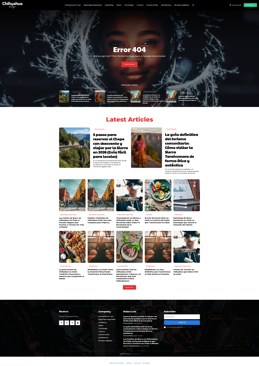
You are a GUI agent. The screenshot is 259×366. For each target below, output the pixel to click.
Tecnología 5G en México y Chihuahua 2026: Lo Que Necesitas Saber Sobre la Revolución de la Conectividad (128, 222)
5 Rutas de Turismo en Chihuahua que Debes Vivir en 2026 (185, 272)
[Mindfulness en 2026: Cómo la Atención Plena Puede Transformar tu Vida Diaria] (101, 247)
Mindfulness (93, 266)
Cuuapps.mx (135, 354)
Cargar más (129, 287)
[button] (193, 5)
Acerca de (137, 363)
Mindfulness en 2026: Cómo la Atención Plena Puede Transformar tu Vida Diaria (100, 272)
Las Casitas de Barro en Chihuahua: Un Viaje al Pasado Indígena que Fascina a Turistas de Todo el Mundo (153, 99)
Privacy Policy (187, 327)
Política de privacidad (116, 363)
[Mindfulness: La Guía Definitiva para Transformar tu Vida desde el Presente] (158, 247)
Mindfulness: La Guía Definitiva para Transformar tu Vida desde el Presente (158, 272)
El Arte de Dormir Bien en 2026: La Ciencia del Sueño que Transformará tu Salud (157, 220)
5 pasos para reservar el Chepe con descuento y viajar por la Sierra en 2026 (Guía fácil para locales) (81, 98)
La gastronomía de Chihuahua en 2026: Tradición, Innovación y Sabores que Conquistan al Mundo (71, 274)
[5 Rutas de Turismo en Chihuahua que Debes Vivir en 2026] (186, 247)
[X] (72, 323)
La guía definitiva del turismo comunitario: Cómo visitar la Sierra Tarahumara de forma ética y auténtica (117, 98)
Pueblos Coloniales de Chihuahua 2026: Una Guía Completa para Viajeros (188, 98)
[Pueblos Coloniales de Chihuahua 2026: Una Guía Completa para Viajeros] (171, 96)
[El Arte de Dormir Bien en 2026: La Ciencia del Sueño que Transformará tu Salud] (158, 195)
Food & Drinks (77, 92)
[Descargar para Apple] (78, 323)
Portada (149, 214)
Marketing (178, 214)
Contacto (129, 363)
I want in (182, 322)
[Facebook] (61, 323)
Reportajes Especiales (150, 91)
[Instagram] (67, 323)
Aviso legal (146, 363)
